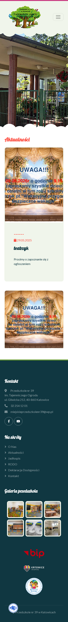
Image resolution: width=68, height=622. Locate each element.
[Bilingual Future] (34, 586)
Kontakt (13, 476)
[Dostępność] (13, 607)
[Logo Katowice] (34, 568)
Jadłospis (14, 458)
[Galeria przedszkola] (34, 518)
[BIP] (34, 553)
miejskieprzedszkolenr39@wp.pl (32, 411)
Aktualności (16, 452)
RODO (12, 464)
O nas (12, 446)
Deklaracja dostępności (23, 470)
